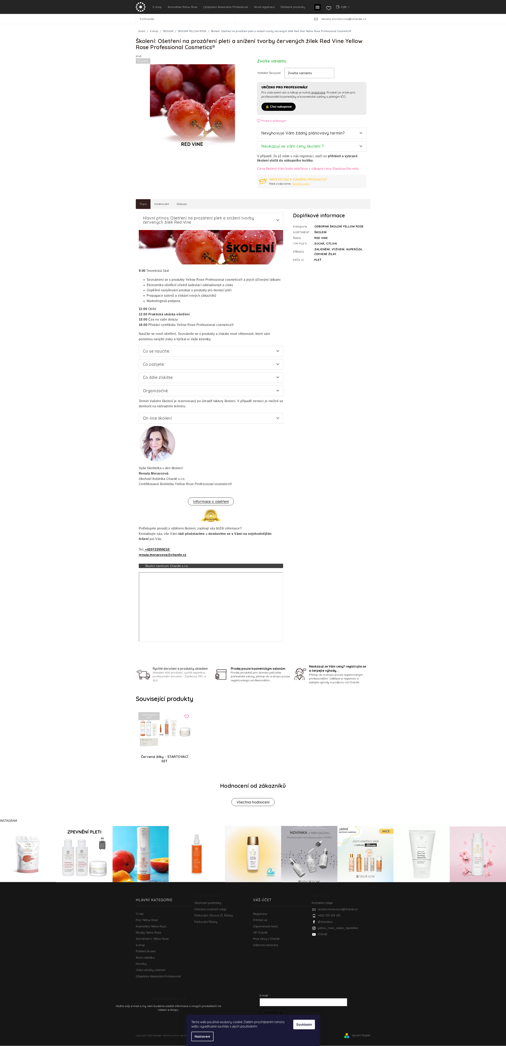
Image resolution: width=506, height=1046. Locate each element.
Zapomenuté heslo (265, 926)
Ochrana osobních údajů (210, 909)
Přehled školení (146, 951)
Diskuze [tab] (182, 204)
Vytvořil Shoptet (361, 1035)
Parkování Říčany (205, 922)
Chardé (322, 934)
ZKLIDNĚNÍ (322, 249)
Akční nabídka (145, 957)
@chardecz (325, 922)
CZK (344, 7)
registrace (318, 92)
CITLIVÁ (331, 243)
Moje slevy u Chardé (266, 939)
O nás (140, 914)
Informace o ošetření (211, 501)
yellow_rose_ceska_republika (338, 928)
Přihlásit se (260, 920)
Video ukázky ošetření (150, 970)
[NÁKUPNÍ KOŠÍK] (364, 7)
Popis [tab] (143, 204)
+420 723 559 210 (329, 915)
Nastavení (202, 1036)
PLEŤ (317, 260)
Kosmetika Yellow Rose (151, 926)
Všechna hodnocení (253, 802)
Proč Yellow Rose (147, 920)
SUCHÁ (319, 243)
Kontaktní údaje (322, 903)
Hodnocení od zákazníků (253, 785)
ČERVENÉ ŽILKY (325, 254)
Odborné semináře (265, 945)
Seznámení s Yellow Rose (152, 939)
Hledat (241, 19)
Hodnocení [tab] (161, 204)
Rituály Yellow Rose (148, 932)
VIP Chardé (260, 932)
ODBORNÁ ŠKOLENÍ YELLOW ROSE (339, 226)
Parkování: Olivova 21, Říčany (213, 915)
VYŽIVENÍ (338, 249)
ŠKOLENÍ (320, 232)
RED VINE (321, 238)
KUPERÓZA (354, 249)
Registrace (260, 914)
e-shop (140, 945)
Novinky (141, 964)
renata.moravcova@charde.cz (162, 555)
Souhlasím (304, 1025)
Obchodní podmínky (207, 903)
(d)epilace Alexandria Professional (158, 976)
